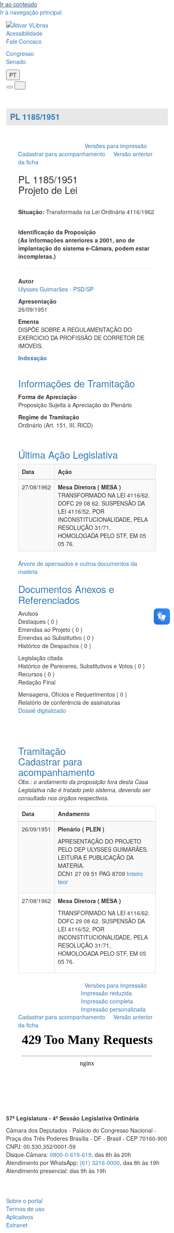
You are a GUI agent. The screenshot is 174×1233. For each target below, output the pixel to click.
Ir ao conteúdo (18, 4)
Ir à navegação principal (31, 12)
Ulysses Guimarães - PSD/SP (55, 289)
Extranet (17, 1225)
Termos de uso (25, 1209)
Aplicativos (19, 1217)
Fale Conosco (24, 41)
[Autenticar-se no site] (165, 1181)
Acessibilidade (24, 33)
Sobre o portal (24, 1201)
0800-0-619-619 (70, 1154)
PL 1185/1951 (35, 116)
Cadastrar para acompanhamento (63, 154)
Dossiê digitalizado (42, 710)
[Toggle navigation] (9, 87)
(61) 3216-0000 (100, 1163)
